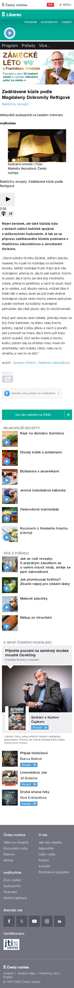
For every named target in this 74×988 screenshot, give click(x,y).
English (8, 977)
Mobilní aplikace (15, 898)
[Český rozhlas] (14, 5)
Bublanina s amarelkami (39, 471)
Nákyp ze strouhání (36, 617)
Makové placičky (34, 598)
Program (30, 22)
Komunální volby (16, 848)
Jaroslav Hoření (24, 363)
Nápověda (46, 848)
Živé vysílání (12, 880)
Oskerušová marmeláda (39, 509)
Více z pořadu (16, 553)
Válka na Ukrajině (16, 842)
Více (45, 45)
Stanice (9, 854)
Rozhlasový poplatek (54, 872)
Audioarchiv (49, 22)
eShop (8, 860)
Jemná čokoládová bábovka (43, 490)
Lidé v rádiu (47, 854)
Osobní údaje (27, 973)
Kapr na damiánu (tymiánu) (42, 433)
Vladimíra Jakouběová (54, 363)
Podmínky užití (49, 973)
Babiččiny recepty (15, 104)
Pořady (28, 45)
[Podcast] (3, 214)
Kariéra (44, 860)
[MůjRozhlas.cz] (8, 124)
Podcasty (10, 892)
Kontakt (44, 866)
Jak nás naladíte (50, 842)
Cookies (8, 973)
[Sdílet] (10, 214)
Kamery (67, 22)
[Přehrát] (7, 199)
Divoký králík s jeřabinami (41, 452)
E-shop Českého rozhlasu (28, 642)
